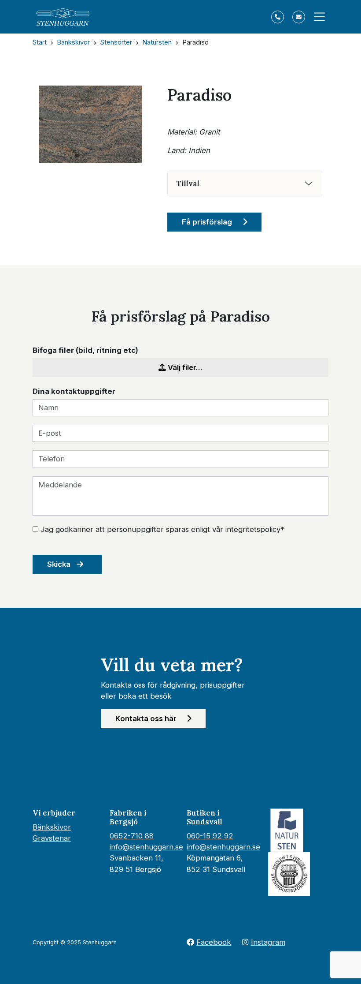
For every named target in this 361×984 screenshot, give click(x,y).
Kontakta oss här (146, 718)
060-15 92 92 (210, 835)
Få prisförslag (208, 221)
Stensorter (116, 42)
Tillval (188, 183)
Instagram (268, 942)
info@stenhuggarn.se (146, 846)
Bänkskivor (73, 42)
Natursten (157, 42)
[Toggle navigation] (316, 17)
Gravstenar (52, 838)
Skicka (59, 564)
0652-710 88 (132, 835)
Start (40, 42)
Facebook (213, 942)
